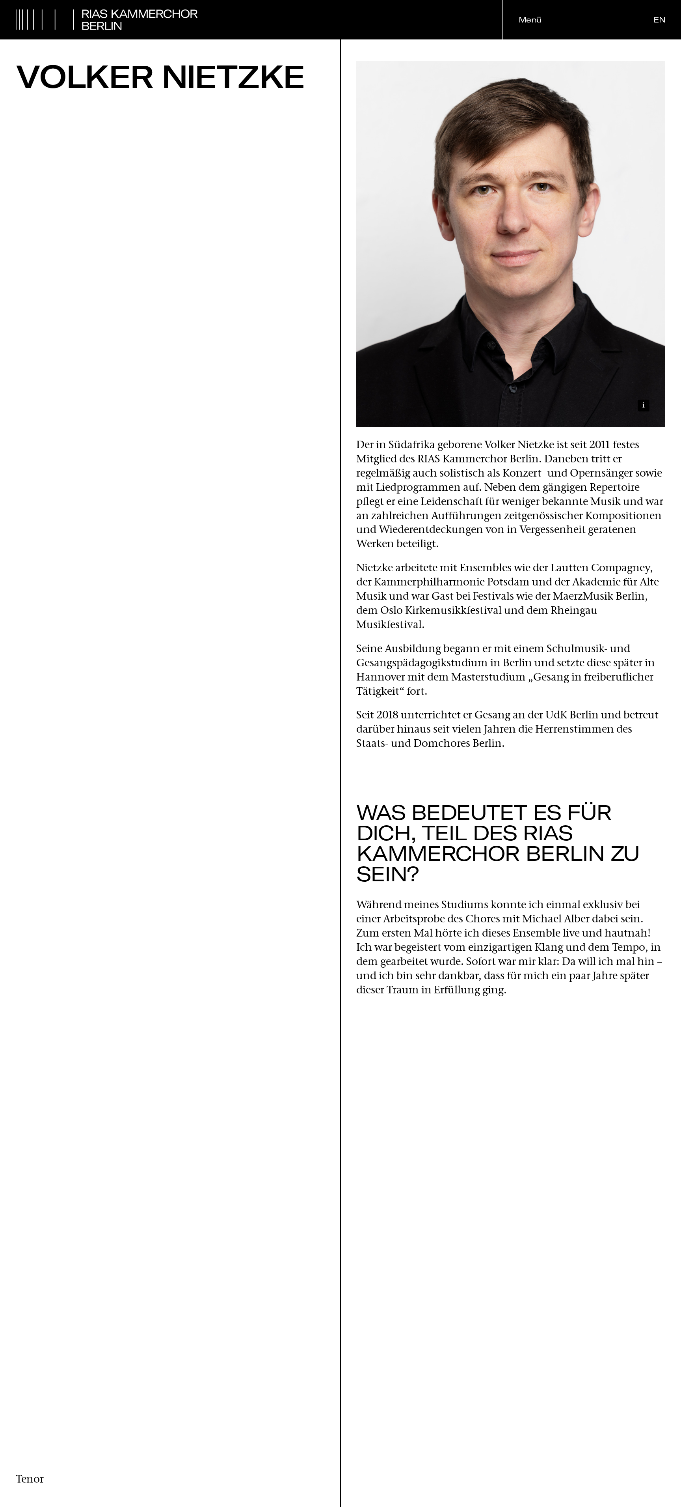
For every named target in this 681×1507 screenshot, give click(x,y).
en (659, 20)
